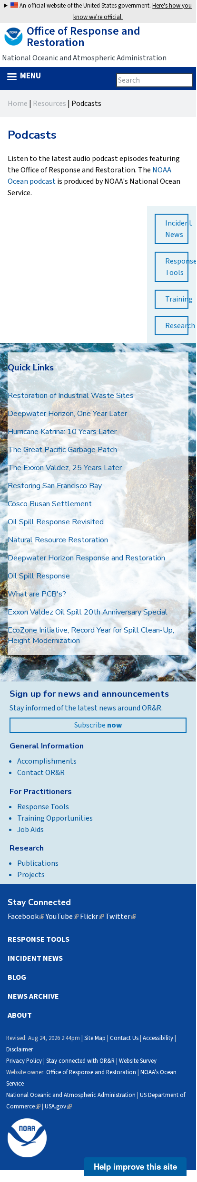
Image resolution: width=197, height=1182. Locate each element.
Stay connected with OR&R (80, 1061)
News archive (33, 996)
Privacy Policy (24, 1061)
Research (176, 326)
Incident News (176, 229)
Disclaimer (19, 1049)
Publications (38, 863)
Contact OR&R (41, 772)
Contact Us (124, 1038)
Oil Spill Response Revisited (56, 522)
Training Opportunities (55, 818)
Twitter (120, 916)
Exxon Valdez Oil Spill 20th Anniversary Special (87, 612)
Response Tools (176, 267)
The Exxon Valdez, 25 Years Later (65, 468)
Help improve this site (135, 1166)
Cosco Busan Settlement (50, 504)
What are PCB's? (37, 594)
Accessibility (158, 1038)
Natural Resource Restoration (58, 540)
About (20, 1015)
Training (176, 299)
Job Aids (30, 829)
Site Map (95, 1038)
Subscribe (98, 725)
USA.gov (58, 1106)
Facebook (26, 916)
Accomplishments (47, 761)
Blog (17, 977)
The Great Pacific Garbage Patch (62, 449)
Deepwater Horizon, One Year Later (67, 413)
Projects (31, 875)
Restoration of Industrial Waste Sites (71, 395)
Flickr (92, 916)
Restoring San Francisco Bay (55, 486)
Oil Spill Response (39, 576)
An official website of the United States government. (105, 11)
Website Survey (138, 1061)
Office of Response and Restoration (91, 1072)
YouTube (62, 916)
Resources (49, 103)
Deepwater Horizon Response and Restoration (86, 558)
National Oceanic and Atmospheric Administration (71, 1095)
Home (18, 103)
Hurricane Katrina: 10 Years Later (62, 431)
